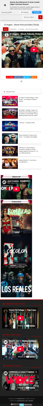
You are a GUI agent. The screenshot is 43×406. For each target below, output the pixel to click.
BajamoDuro (21, 398)
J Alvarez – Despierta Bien (27, 122)
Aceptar (36, 12)
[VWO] (10, 12)
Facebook (19, 77)
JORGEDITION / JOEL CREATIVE (25, 401)
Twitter (27, 77)
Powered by (5, 12)
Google (10, 77)
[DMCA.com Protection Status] (26, 404)
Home (5, 29)
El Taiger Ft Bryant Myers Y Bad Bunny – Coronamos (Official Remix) (28, 99)
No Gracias (24, 12)
